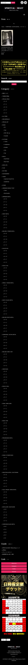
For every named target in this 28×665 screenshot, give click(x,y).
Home (3, 26)
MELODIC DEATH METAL (8, 317)
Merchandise (7, 193)
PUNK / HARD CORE (6, 403)
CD (5, 127)
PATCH (4, 156)
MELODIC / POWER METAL (8, 231)
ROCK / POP (5, 420)
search (13, 2)
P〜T (5, 535)
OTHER (4, 185)
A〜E (5, 509)
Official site (14, 563)
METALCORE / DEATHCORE (8, 507)
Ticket (5, 190)
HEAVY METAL (5, 213)
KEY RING (4, 170)
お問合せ (4, 550)
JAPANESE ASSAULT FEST (8, 188)
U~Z (5, 538)
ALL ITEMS (4, 116)
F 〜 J (5, 104)
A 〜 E (5, 101)
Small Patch (6, 158)
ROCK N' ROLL (5, 386)
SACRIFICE (6, 181)
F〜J (5, 529)
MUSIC (4, 125)
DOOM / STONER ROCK (7, 455)
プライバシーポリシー (7, 552)
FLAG (3, 168)
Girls (5, 150)
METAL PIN (4, 165)
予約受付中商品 (5, 96)
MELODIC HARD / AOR (7, 351)
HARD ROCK (5, 369)
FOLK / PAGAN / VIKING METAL (9, 489)
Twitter (14, 569)
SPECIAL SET (5, 122)
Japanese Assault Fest (9, 178)
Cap (5, 153)
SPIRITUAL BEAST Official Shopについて (11, 547)
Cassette (6, 135)
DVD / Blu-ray (7, 133)
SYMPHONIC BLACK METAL (8, 524)
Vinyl (5, 130)
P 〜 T (5, 110)
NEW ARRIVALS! (6, 119)
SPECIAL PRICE (5, 99)
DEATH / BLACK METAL (7, 300)
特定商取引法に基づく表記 (8, 554)
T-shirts (5, 141)
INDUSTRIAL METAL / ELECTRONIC (10, 472)
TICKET (4, 176)
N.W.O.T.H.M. (5, 265)
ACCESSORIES (5, 173)
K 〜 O (22, 26)
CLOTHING (4, 139)
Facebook (14, 571)
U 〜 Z (5, 112)
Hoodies (6, 147)
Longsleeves (7, 144)
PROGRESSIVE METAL (7, 438)
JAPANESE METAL (6, 196)
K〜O (5, 532)
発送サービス (5, 93)
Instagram (14, 566)
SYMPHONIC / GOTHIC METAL (12, 26)
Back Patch (6, 161)
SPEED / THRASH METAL (8, 282)
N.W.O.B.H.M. (5, 248)
